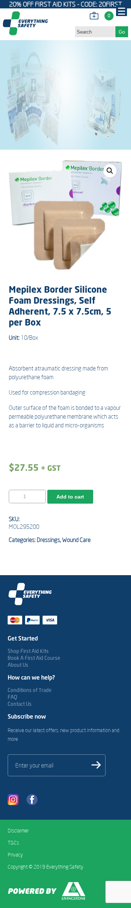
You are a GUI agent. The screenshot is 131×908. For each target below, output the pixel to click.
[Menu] (121, 10)
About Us (18, 665)
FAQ (12, 697)
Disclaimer (18, 830)
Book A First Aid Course (34, 658)
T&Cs (13, 842)
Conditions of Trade (30, 690)
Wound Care (76, 539)
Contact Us (20, 704)
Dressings (48, 539)
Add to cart (70, 497)
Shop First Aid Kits (28, 651)
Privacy (15, 854)
